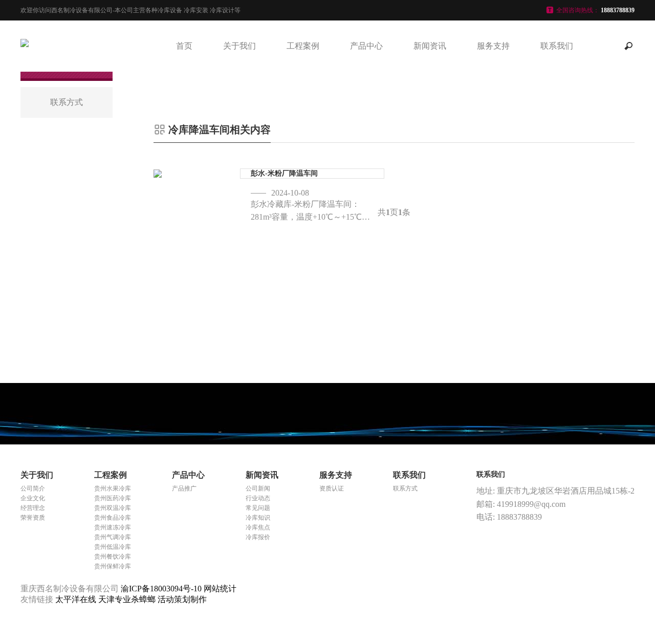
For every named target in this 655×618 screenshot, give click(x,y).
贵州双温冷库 (112, 508)
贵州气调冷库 (112, 537)
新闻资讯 (429, 45)
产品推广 (184, 488)
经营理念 (32, 508)
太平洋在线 (76, 599)
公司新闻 (258, 488)
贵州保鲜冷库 (112, 566)
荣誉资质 (32, 517)
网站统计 (220, 588)
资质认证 (331, 488)
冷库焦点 (258, 527)
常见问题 (258, 508)
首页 (184, 45)
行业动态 (258, 498)
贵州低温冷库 (112, 546)
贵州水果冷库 (112, 488)
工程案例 (303, 45)
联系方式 (405, 488)
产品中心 (366, 45)
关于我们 (239, 45)
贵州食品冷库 (112, 517)
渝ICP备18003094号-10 (161, 588)
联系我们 (556, 45)
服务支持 (493, 45)
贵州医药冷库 (112, 498)
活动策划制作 (182, 599)
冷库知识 (258, 517)
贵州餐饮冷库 (112, 556)
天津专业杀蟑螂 (128, 599)
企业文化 (32, 498)
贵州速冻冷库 (112, 527)
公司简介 (32, 488)
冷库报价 (258, 537)
